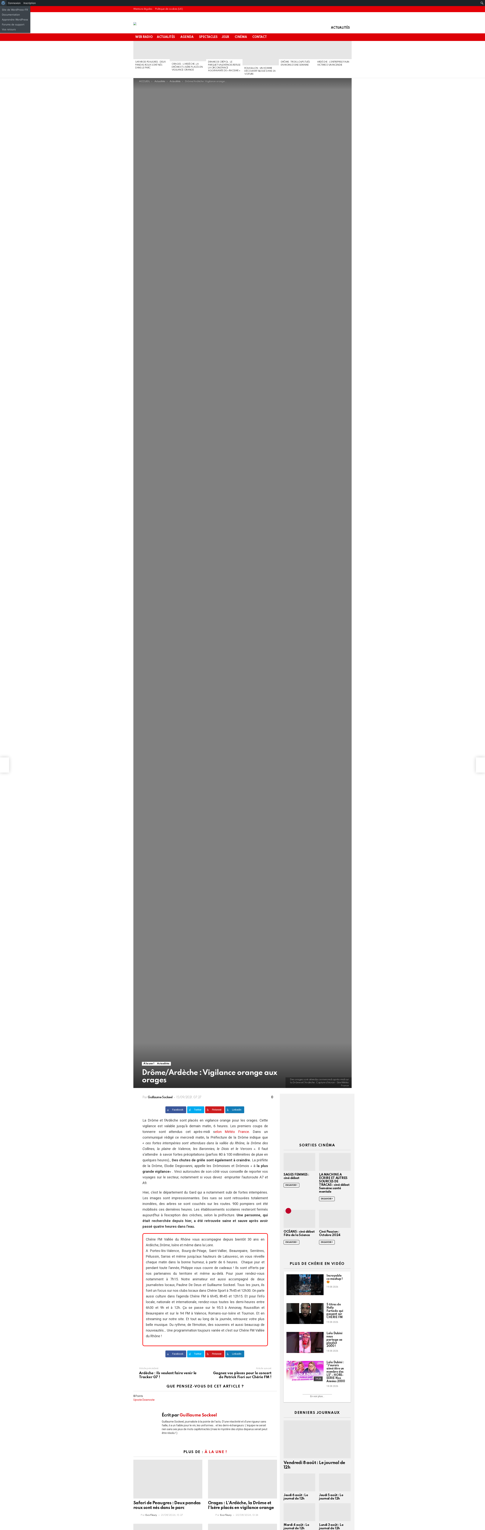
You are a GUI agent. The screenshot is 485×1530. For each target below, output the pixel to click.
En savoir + (291, 1185)
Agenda (186, 37)
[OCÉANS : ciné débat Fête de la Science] (299, 1219)
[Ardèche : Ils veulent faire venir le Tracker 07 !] (4, 765)
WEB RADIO (144, 37)
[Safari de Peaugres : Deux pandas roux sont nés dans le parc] (151, 50)
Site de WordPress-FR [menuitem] (15, 9)
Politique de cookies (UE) (169, 9)
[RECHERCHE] (343, 37)
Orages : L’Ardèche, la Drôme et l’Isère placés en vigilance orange (187, 67)
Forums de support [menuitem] (13, 24)
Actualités (340, 27)
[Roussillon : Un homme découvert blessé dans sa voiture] (260, 53)
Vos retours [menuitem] (9, 29)
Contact (259, 37)
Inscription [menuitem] (29, 3)
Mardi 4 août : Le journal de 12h (296, 1526)
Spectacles (208, 37)
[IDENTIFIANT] (349, 37)
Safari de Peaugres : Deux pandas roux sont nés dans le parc (150, 65)
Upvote (137, 1399)
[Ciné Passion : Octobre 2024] (335, 1219)
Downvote (148, 1399)
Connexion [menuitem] (14, 3)
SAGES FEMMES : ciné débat (296, 1176)
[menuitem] (3, 3)
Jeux (225, 37)
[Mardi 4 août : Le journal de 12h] (299, 1512)
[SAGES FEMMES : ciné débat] (299, 1162)
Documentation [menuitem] (11, 14)
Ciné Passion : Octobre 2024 (329, 1233)
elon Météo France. (232, 1132)
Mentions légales (142, 9)
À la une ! (216, 1452)
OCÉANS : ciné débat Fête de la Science (299, 1233)
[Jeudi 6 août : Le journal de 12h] (299, 1482)
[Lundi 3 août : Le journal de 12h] (335, 1512)
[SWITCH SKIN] (336, 37)
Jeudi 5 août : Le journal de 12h (331, 1497)
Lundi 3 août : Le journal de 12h (331, 1526)
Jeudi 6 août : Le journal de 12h (296, 1497)
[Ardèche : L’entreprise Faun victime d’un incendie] (333, 50)
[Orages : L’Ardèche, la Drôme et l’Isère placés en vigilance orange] (188, 51)
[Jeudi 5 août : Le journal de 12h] (335, 1482)
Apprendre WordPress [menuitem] (15, 19)
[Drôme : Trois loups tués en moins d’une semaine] (297, 50)
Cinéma (241, 37)
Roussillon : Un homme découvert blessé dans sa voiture (260, 71)
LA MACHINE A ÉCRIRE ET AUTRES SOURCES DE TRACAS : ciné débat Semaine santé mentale (334, 1183)
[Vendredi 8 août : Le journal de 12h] (317, 1439)
